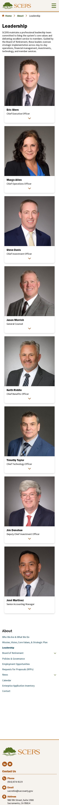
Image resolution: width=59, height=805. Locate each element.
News (5, 674)
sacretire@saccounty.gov (20, 790)
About (20, 15)
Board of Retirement (12, 652)
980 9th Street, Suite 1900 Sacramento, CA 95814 (20, 801)
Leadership (8, 647)
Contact (6, 691)
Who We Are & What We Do (15, 637)
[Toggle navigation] (54, 6)
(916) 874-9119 (15, 781)
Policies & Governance (13, 658)
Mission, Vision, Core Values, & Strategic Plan (24, 642)
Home (8, 15)
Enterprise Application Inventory (18, 685)
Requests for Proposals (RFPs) (17, 669)
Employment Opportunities (16, 664)
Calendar (6, 680)
